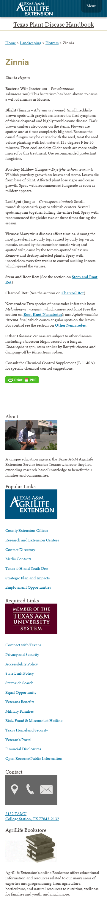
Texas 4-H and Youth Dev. (26, 568)
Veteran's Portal (18, 740)
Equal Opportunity (20, 692)
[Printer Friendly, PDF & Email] (22, 379)
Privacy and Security (22, 654)
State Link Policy (19, 673)
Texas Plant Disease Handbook (53, 24)
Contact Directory (20, 549)
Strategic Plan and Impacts (27, 578)
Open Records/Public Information (33, 758)
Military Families (19, 711)
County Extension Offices (26, 530)
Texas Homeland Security (26, 730)
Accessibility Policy (21, 664)
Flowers (52, 43)
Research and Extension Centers (32, 540)
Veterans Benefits (19, 702)
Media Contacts (18, 559)
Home (10, 43)
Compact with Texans (23, 645)
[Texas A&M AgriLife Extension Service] (38, 9)
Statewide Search (19, 683)
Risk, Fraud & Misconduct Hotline (33, 720)
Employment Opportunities (28, 587)
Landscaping (30, 43)
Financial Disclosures (23, 749)
